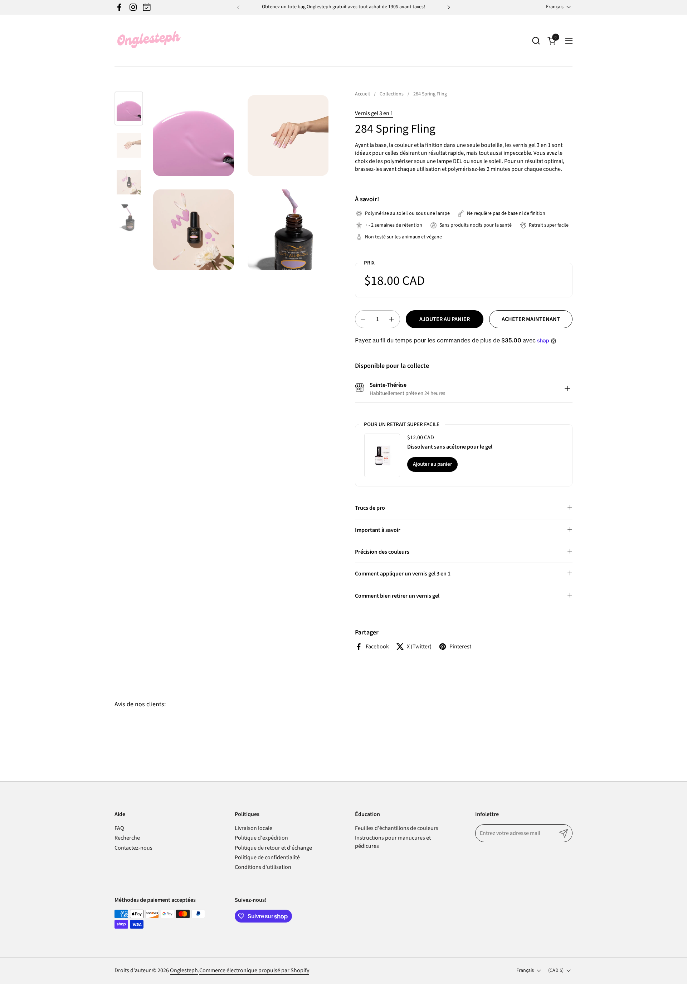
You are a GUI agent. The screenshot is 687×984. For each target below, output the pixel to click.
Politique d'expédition (261, 838)
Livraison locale (253, 828)
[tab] (567, 389)
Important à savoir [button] (377, 530)
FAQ (119, 828)
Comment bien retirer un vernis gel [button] (397, 596)
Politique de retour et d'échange (273, 848)
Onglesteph (184, 970)
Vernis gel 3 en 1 (374, 113)
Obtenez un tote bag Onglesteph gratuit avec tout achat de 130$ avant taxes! (343, 7)
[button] (535, 40)
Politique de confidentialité (267, 857)
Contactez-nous (133, 848)
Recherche (127, 838)
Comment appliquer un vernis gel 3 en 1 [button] (402, 574)
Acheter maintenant (531, 319)
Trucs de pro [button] (370, 508)
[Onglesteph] (148, 41)
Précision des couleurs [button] (382, 552)
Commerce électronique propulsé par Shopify (254, 970)
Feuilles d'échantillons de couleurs (396, 828)
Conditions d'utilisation (263, 867)
